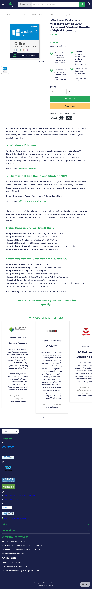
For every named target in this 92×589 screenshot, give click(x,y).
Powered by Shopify (46, 585)
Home (4, 15)
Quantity (53, 87)
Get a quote (70, 106)
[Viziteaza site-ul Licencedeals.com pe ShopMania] (8, 514)
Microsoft (55, 34)
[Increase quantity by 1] (69, 91)
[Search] (82, 4)
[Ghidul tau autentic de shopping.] (7, 508)
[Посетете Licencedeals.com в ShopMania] (8, 458)
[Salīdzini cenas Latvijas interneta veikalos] (18, 495)
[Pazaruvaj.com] (8, 447)
